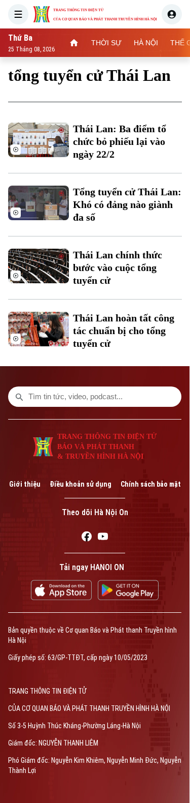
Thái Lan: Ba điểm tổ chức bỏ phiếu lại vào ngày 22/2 (119, 141)
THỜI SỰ (106, 43)
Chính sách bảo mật (151, 484)
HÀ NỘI (146, 43)
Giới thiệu (25, 484)
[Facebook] (87, 538)
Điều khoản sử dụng (80, 484)
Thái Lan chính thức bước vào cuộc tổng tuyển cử (117, 267)
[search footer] (19, 397)
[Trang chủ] (74, 43)
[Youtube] (103, 538)
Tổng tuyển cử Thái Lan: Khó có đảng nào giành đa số (127, 204)
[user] (172, 14)
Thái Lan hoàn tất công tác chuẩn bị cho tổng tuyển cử (123, 330)
